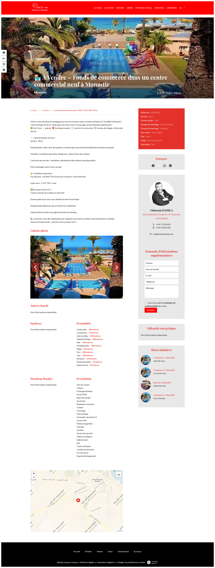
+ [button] (34, 473)
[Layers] (118, 474)
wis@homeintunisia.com (163, 234)
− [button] (34, 477)
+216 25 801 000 (163, 227)
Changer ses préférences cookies (131, 562)
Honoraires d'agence (106, 562)
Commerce (45, 110)
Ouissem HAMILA (161, 210)
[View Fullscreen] (34, 483)
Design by (155, 562)
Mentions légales (87, 562)
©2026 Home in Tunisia (67, 562)
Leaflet (120, 531)
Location (33, 110)
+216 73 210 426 (163, 224)
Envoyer (151, 310)
